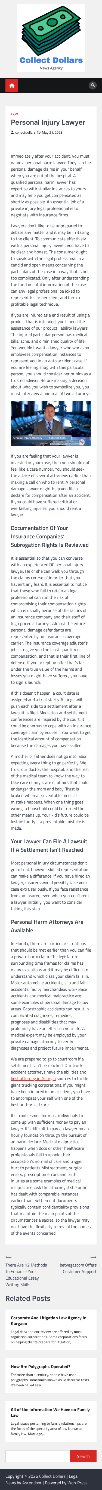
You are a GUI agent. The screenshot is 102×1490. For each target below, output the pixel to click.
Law (14, 114)
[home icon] (11, 85)
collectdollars (25, 132)
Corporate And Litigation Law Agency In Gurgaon (48, 1320)
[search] (93, 85)
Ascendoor (32, 1482)
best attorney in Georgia (33, 1078)
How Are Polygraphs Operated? (40, 1366)
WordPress (77, 1482)
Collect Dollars (52, 1476)
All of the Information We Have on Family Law (50, 1412)
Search (83, 1456)
